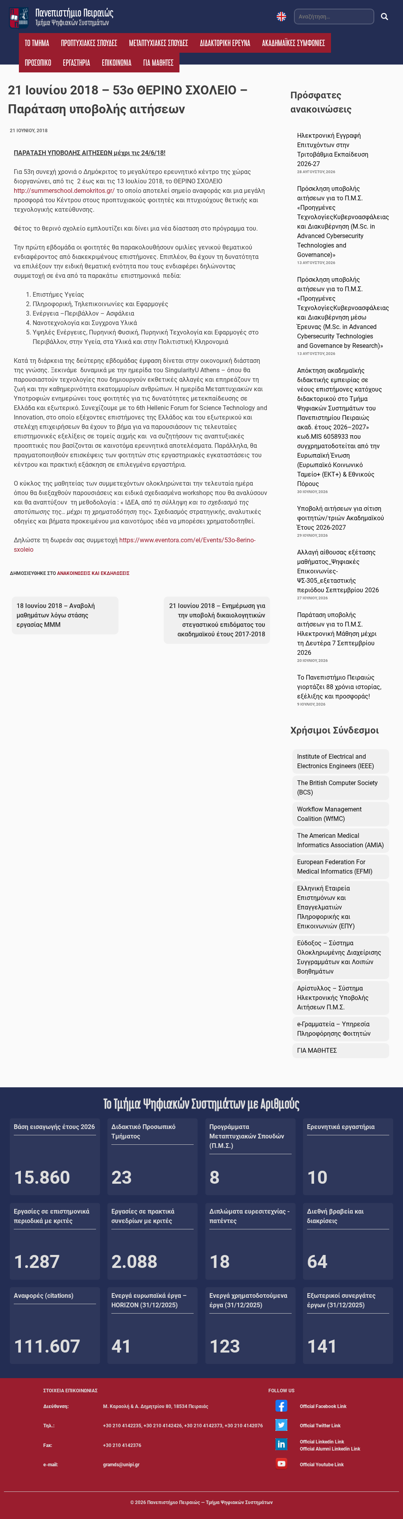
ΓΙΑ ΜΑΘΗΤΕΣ (158, 62)
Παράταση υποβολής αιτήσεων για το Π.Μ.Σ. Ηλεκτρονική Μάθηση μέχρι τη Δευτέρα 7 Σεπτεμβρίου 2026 (337, 633)
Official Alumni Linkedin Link (330, 1449)
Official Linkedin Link (322, 1442)
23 (121, 1177)
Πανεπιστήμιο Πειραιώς (74, 12)
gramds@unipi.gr (121, 1464)
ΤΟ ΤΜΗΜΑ (37, 43)
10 (317, 1177)
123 (224, 1346)
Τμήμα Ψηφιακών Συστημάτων (72, 22)
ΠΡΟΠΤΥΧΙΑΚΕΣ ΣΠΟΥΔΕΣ (89, 43)
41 (121, 1346)
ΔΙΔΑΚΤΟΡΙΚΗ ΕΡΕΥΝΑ (225, 43)
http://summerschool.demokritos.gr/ (64, 190)
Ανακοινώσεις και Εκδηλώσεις (93, 573)
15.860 (42, 1177)
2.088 (134, 1261)
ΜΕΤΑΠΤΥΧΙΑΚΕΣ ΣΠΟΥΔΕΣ (158, 43)
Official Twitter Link (320, 1425)
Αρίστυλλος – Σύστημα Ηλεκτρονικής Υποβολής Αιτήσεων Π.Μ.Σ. (333, 998)
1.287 (37, 1261)
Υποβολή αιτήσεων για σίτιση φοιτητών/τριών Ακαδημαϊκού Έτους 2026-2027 (340, 518)
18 (219, 1261)
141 (322, 1346)
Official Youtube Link (322, 1464)
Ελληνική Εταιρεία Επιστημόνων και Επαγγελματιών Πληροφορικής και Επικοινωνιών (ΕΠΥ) (326, 907)
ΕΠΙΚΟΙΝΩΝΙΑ (116, 62)
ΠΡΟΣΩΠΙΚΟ (38, 62)
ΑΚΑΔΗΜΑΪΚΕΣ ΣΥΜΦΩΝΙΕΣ (293, 43)
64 (317, 1261)
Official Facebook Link (323, 1406)
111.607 (47, 1346)
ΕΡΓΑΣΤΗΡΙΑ (76, 62)
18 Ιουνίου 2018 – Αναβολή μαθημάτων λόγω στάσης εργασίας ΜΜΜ (56, 615)
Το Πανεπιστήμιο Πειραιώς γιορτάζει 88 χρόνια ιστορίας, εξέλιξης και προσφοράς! (339, 687)
